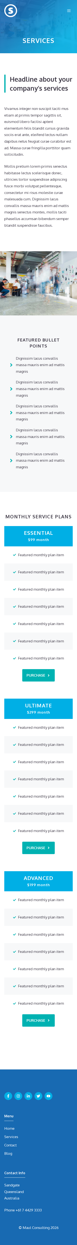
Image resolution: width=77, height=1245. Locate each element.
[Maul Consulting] (10, 10)
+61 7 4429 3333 (29, 1210)
